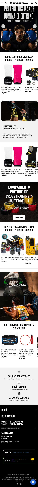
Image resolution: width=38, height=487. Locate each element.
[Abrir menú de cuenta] (32, 3)
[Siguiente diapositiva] (35, 78)
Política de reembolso (18, 479)
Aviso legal (18, 477)
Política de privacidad (9, 477)
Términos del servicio (7, 479)
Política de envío (19, 481)
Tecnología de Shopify (24, 474)
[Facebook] (17, 484)
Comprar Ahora (19, 217)
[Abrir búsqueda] (6, 3)
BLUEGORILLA (15, 474)
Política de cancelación (30, 479)
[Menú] (2, 3)
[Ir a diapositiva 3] (20, 50)
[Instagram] (21, 484)
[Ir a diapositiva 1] (17, 50)
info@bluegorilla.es (6, 436)
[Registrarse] (35, 428)
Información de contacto (28, 477)
